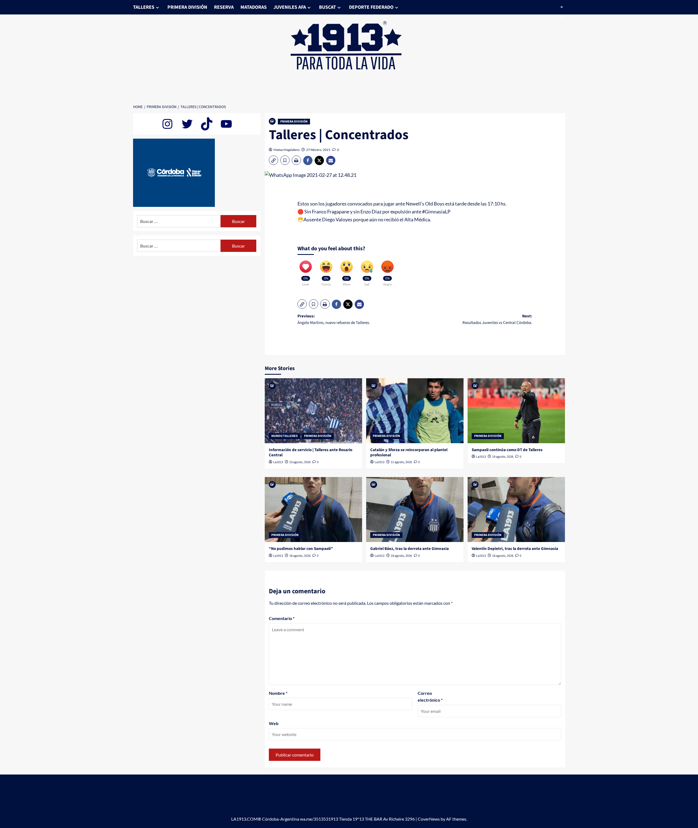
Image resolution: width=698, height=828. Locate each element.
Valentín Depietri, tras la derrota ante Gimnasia (515, 549)
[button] (273, 160)
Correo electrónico (430, 696)
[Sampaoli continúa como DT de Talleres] (516, 410)
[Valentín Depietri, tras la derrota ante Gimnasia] (516, 509)
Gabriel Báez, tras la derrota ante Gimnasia (409, 549)
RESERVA (224, 7)
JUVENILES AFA (289, 7)
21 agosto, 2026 (401, 462)
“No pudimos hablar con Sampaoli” (301, 549)
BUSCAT (327, 7)
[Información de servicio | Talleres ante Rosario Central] (313, 410)
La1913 (278, 462)
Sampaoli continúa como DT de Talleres (507, 450)
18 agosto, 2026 (300, 555)
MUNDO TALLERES (284, 436)
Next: (497, 319)
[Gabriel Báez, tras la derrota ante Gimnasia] (415, 509)
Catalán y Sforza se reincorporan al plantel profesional (408, 452)
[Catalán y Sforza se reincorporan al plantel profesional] (415, 410)
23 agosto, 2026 (300, 462)
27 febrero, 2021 (318, 150)
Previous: (333, 319)
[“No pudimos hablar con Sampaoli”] (313, 509)
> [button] (562, 7)
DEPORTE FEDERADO (371, 7)
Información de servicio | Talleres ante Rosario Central (310, 452)
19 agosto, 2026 (502, 456)
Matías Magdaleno (286, 150)
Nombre (278, 693)
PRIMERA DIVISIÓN (187, 7)
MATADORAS (253, 7)
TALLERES (143, 7)
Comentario (281, 618)
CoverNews (429, 818)
